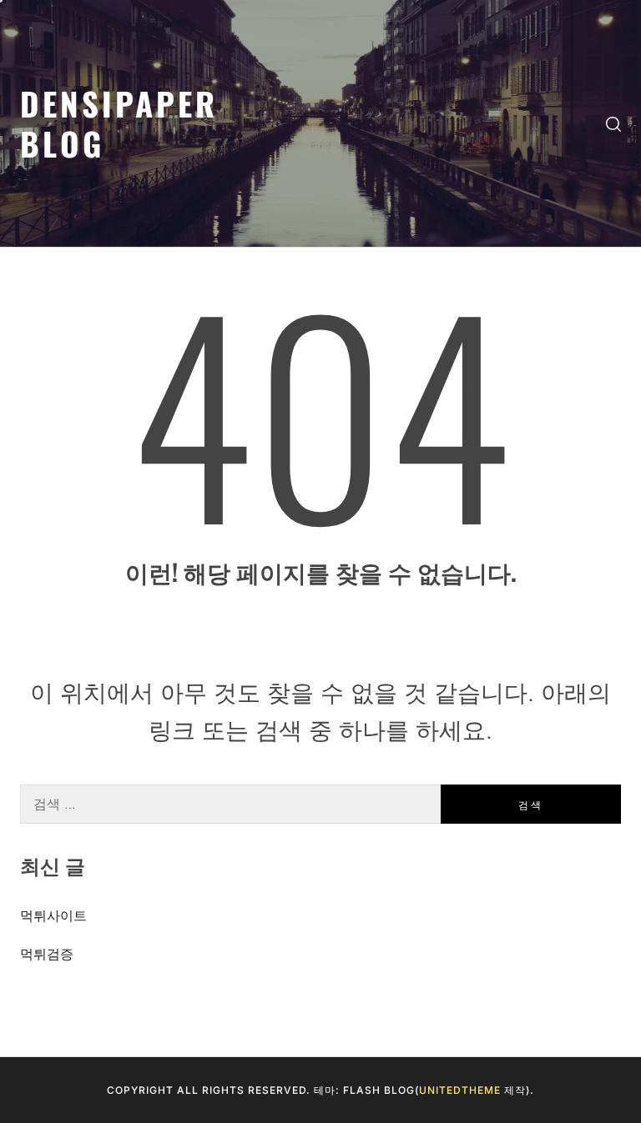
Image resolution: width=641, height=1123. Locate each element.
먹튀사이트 (53, 915)
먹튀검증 (46, 953)
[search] (613, 123)
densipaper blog (119, 123)
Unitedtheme (460, 1090)
